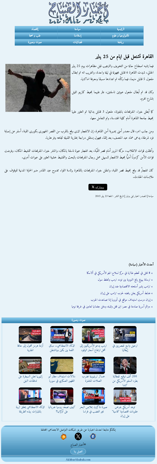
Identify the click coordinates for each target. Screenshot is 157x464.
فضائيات (77, 42)
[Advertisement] (78, 230)
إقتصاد (34, 29)
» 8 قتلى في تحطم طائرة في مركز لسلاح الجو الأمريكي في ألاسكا (120, 273)
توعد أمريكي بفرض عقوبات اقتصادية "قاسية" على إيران (125, 412)
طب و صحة (34, 35)
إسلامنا (77, 35)
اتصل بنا (78, 451)
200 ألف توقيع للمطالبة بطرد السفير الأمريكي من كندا (125, 381)
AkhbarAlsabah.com (78, 459)
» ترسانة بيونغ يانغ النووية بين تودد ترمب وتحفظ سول (125, 279)
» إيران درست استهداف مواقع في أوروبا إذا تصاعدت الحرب (122, 300)
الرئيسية (120, 29)
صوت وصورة (35, 42)
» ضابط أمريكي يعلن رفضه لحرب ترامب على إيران (126, 293)
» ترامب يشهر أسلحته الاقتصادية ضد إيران (131, 286)
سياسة (77, 29)
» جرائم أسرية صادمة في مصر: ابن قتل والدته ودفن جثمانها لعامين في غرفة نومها (112, 306)
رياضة (121, 42)
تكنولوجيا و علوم (120, 35)
